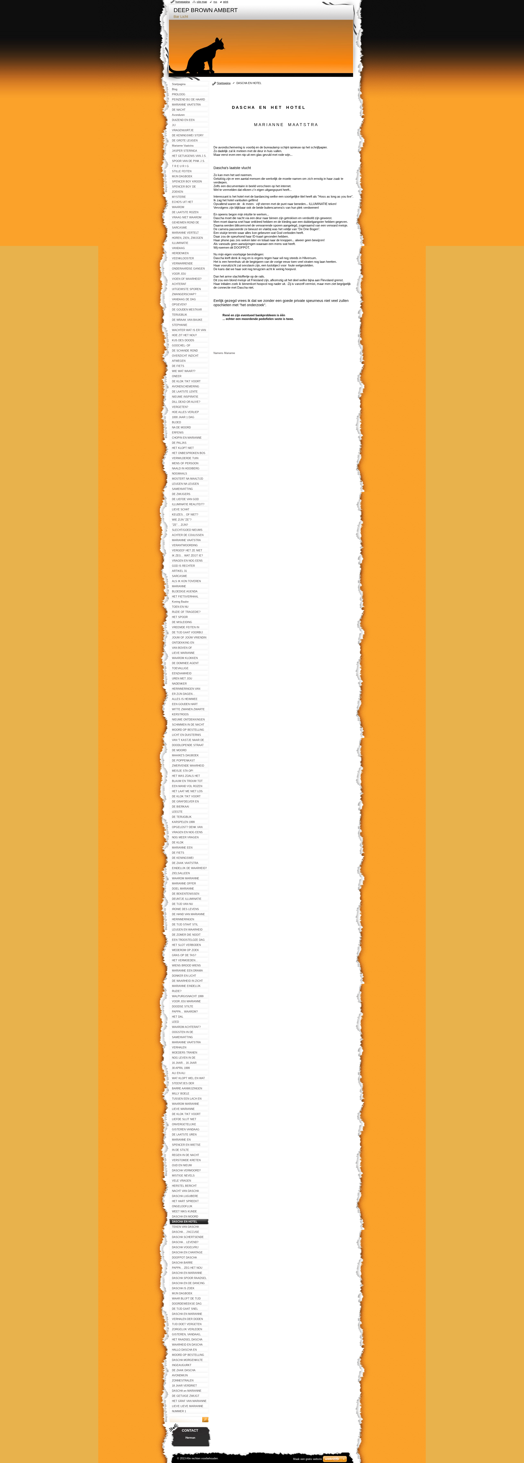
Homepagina (182, 1)
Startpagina (223, 83)
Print (225, 1)
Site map (202, 1)
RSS (215, 1)
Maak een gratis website (307, 1459)
